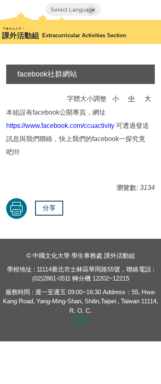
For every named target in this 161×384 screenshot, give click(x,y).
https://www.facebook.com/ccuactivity (60, 125)
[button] (127, 11)
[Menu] (148, 9)
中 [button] (131, 98)
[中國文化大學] (39, 28)
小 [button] (115, 98)
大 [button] (147, 98)
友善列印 (16, 208)
